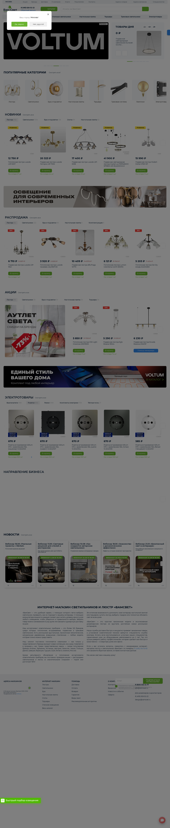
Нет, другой (38, 24)
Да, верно (19, 24)
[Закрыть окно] (48, 14)
